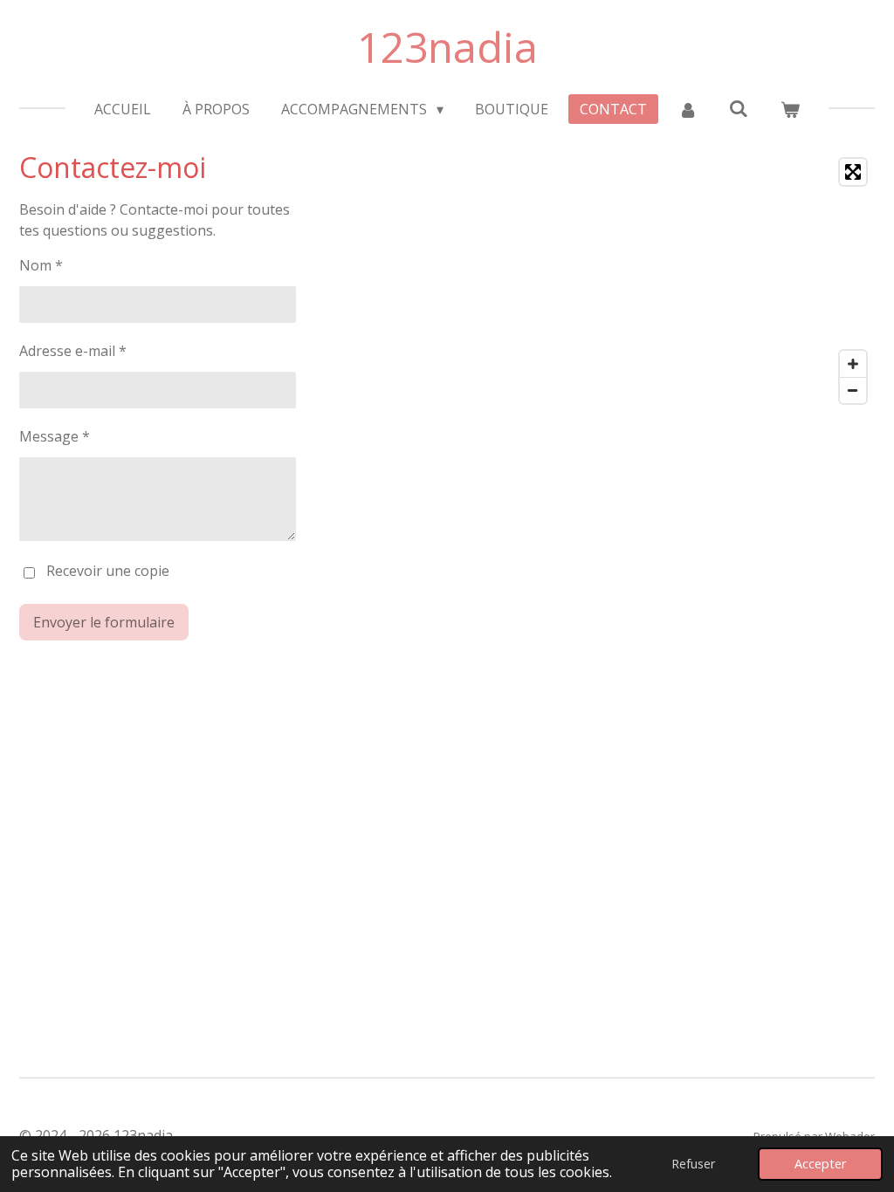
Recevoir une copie (107, 570)
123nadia (447, 46)
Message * (54, 436)
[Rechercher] (739, 108)
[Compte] (688, 109)
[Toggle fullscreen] (853, 172)
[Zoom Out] (853, 390)
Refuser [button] (693, 1163)
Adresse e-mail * (73, 350)
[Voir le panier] (789, 109)
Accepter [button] (820, 1163)
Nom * (41, 265)
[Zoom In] (853, 364)
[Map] (666, 281)
